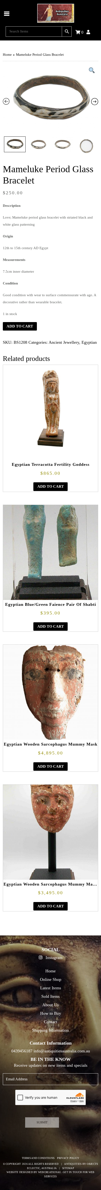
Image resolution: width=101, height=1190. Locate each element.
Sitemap (68, 1168)
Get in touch (72, 1172)
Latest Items (50, 988)
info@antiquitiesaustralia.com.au (62, 1051)
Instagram (53, 957)
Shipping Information (50, 1030)
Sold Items (50, 996)
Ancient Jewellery (64, 342)
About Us (50, 1004)
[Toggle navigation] (7, 13)
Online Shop (50, 979)
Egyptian (89, 342)
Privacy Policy (68, 1158)
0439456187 (21, 1051)
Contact (50, 1021)
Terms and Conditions (38, 1158)
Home (7, 54)
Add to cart (20, 326)
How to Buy (50, 1013)
